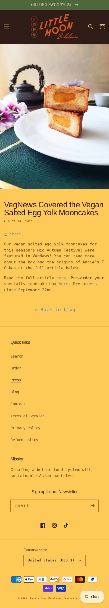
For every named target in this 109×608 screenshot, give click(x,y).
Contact (18, 404)
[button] (6, 27)
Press (16, 380)
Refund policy (24, 440)
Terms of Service (27, 416)
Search (17, 356)
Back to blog (57, 309)
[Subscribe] (92, 505)
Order (16, 368)
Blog (15, 392)
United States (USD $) (51, 560)
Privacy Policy (25, 428)
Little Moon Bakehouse (46, 598)
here (61, 278)
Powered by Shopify (77, 598)
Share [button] (15, 234)
